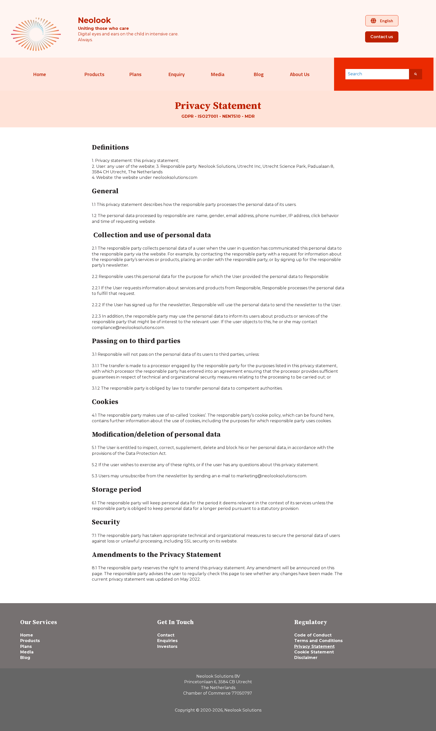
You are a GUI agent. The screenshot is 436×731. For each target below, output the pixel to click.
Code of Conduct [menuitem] (313, 635)
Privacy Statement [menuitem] (314, 646)
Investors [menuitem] (167, 646)
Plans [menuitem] (26, 646)
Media (218, 74)
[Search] (415, 74)
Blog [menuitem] (25, 657)
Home (39, 74)
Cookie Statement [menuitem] (314, 652)
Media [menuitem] (27, 652)
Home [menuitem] (26, 635)
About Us (300, 74)
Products (94, 74)
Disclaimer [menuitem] (305, 657)
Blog (259, 74)
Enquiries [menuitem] (167, 640)
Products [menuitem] (30, 640)
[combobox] (377, 74)
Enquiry (176, 74)
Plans (135, 74)
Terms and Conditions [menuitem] (318, 640)
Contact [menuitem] (165, 635)
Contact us (381, 36)
